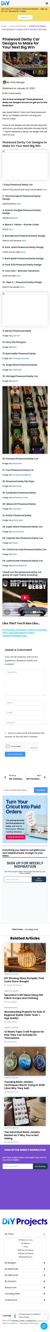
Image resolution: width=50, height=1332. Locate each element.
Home (4, 26)
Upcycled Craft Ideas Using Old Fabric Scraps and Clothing (23, 996)
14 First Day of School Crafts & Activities (24, 629)
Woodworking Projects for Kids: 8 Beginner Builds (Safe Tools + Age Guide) (24, 1015)
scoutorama (18, 531)
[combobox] (17, 790)
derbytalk (16, 486)
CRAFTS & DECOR (11, 974)
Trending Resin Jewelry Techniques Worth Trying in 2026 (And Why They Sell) (24, 1085)
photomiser (17, 520)
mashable (17, 369)
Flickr (14, 554)
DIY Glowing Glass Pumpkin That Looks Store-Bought (24, 980)
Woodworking (10, 1008)
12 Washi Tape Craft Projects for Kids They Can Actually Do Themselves (24, 1035)
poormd (16, 335)
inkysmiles (17, 463)
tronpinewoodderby (21, 474)
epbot (15, 381)
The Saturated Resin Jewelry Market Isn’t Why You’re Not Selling (22, 1135)
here (44, 189)
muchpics (16, 508)
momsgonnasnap (20, 358)
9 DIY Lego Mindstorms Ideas (18, 632)
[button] (47, 3)
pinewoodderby (19, 565)
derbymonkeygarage (14, 635)
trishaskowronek (20, 497)
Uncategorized (18, 26)
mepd (15, 542)
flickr (14, 347)
